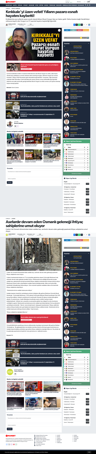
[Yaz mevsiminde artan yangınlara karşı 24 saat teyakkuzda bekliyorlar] (33, 386)
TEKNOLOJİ (52, 5)
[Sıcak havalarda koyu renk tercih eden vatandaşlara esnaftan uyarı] (15, 138)
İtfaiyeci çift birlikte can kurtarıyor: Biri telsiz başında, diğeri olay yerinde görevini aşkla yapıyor (15, 393)
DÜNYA (75, 435)
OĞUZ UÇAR (73, 331)
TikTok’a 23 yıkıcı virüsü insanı (77, 91)
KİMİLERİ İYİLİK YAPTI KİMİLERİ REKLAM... (77, 135)
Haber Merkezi (18, 371)
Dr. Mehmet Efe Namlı (75, 82)
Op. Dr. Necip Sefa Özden (76, 69)
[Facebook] (7, 444)
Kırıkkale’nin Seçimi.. (75, 78)
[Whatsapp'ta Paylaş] (79, 25)
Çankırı (13, 218)
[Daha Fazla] (82, 25)
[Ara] (86, 5)
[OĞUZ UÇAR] (66, 121)
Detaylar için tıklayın (76, 173)
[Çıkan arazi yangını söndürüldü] (52, 386)
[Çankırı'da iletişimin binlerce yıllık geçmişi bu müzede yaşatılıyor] (52, 402)
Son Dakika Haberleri (40, 444)
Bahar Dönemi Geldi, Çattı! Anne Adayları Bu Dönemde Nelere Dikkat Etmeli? (79, 85)
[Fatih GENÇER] (66, 115)
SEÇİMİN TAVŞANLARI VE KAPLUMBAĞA (76, 97)
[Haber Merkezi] (10, 371)
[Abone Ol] (89, 25)
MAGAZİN (59, 5)
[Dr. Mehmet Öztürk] (66, 77)
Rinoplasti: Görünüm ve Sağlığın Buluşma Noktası (78, 72)
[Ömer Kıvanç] (66, 96)
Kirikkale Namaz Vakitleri (41, 438)
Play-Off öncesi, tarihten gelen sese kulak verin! (79, 66)
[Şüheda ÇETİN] (66, 128)
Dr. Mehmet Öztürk (75, 76)
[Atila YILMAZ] (66, 58)
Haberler (8, 8)
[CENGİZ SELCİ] (66, 102)
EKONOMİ (31, 5)
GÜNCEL (20, 5)
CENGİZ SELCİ (73, 101)
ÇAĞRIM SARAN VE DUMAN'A (77, 59)
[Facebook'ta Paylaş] (74, 25)
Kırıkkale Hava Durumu (40, 436)
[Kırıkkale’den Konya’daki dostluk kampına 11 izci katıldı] (33, 154)
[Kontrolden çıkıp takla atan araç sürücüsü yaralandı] (52, 154)
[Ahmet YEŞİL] (66, 109)
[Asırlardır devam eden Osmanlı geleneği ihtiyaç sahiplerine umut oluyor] (34, 254)
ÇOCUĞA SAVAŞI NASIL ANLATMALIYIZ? (76, 129)
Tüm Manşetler (39, 442)
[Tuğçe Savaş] (66, 134)
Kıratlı (71, 116)
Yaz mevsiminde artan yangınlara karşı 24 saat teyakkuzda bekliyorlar (33, 393)
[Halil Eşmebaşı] (66, 64)
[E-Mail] (15, 126)
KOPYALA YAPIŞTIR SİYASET (76, 53)
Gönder (10, 182)
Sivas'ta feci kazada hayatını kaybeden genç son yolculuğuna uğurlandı (15, 162)
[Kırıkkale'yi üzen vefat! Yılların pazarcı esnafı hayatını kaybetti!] (34, 44)
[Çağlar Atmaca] (68, 46)
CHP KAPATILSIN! (77, 47)
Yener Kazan (73, 89)
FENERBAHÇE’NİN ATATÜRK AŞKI (78, 122)
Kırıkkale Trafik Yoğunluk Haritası (43, 439)
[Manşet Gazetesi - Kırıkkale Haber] (11, 1)
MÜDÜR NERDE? (74, 110)
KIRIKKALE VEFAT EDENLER (70, 5)
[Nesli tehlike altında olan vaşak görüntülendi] (15, 402)
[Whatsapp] (16, 444)
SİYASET (25, 5)
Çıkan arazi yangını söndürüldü (51, 392)
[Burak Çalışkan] (10, 124)
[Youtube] (14, 444)
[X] (9, 444)
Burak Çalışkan (18, 123)
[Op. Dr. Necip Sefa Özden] (66, 71)
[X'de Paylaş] (77, 25)
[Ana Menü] (89, 5)
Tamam (89, 452)
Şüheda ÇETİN (73, 126)
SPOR (36, 5)
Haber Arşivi (38, 445)
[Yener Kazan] (66, 90)
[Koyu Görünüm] (87, 5)
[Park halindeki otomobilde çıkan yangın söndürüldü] (33, 402)
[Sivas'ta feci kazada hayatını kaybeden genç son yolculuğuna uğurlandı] (15, 154)
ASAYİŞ (15, 5)
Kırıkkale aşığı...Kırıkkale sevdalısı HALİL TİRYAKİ (79, 104)
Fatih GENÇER (73, 114)
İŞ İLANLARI (81, 5)
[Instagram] (18, 126)
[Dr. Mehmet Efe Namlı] (66, 83)
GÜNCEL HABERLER (15, 8)
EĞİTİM (41, 5)
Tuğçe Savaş (73, 132)
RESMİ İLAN (9, 5)
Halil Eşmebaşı (74, 63)
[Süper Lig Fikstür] (88, 178)
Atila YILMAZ (73, 57)
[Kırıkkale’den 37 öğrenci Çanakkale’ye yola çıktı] (33, 138)
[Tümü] (88, 43)
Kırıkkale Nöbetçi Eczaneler (42, 435)
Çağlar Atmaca (77, 46)
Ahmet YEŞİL (73, 108)
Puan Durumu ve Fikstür (41, 441)
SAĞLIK (46, 5)
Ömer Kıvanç (73, 305)
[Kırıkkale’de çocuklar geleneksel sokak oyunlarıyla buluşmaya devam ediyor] (52, 138)
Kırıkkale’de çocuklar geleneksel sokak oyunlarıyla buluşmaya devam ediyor (51, 146)
